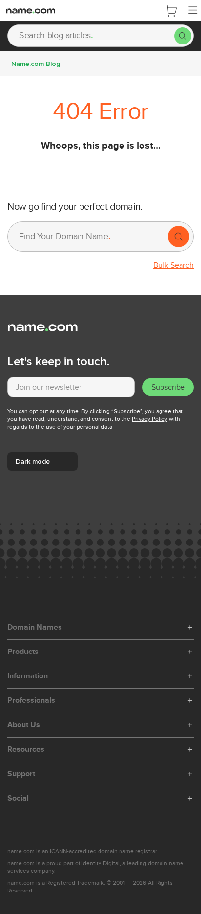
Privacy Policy (149, 418)
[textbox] (71, 387)
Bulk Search (173, 265)
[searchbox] (91, 35)
